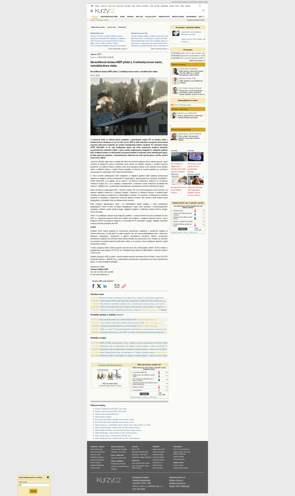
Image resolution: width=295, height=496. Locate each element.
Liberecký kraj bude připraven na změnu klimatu (118, 326)
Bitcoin (138, 6)
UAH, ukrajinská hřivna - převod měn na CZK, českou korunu (118, 430)
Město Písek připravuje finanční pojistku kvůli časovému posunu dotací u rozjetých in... (132, 307)
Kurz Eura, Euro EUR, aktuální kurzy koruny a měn (114, 419)
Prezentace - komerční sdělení (188, 27)
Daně (122, 17)
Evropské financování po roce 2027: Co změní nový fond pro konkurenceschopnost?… (133, 332)
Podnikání (156, 446)
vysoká (146, 169)
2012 (103, 186)
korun (126, 142)
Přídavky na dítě (95, 454)
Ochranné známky (158, 457)
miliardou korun (155, 167)
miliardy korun (127, 72)
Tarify (151, 6)
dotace (111, 167)
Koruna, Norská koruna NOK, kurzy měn (110, 411)
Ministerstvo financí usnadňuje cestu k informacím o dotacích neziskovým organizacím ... (132, 298)
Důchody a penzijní (194, 174)
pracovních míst (144, 239)
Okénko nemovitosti (179, 109)
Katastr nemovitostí (159, 452)
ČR (149, 140)
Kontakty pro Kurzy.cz (177, 483)
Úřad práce (114, 458)
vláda (155, 72)
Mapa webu (181, 459)
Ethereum (149, 457)
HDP (141, 454)
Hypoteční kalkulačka (97, 465)
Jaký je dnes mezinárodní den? (107, 414)
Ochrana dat (137, 477)
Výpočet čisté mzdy (96, 449)
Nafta (147, 466)
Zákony (171, 6)
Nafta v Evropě (136, 468)
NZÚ (92, 153)
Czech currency (178, 465)
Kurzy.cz (92, 20)
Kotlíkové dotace (101, 153)
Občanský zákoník (158, 460)
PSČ (163, 449)
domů (116, 218)
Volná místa (120, 455)
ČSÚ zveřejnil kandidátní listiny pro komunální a (108, 46)
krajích (145, 140)
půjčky (118, 167)
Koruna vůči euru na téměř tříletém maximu (106, 36)
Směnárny (114, 452)
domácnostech (96, 142)
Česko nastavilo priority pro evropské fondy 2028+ (117, 319)
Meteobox (195, 2)
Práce (177, 6)
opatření (164, 150)
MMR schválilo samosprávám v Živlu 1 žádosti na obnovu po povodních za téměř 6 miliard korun (136, 343)
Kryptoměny (135, 457)
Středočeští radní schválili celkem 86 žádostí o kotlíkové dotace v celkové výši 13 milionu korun (136, 349)
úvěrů (155, 190)
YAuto (189, 2)
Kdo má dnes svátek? (103, 417)
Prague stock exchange (180, 468)
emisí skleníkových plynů (157, 153)
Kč (121, 250)
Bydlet (200, 2)
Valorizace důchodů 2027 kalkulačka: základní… (108, 38)
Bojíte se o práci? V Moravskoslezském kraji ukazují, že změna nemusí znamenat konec (133, 329)
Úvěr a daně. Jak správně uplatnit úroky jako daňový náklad (188, 138)
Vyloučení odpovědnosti (141, 480)
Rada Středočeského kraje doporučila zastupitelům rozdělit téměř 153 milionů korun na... (133, 301)
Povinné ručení (95, 468)
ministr (118, 172)
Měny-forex (175, 174)
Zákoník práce (157, 462)
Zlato (133, 6)
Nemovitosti (164, 17)
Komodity (174, 150)
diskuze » (146, 397)
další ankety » (153, 397)
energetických (127, 207)
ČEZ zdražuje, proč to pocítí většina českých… (108, 41)
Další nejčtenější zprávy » (118, 49)
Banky (113, 446)
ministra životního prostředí (100, 223)
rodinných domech (147, 192)
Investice (135, 446)
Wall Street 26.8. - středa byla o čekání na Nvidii (149, 38)
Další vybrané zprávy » (159, 49)
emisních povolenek (153, 216)
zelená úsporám (109, 231)
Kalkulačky (150, 17)
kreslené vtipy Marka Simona (110, 385)
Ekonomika (100, 20)
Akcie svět (111, 6)
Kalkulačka (164, 6)
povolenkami (136, 186)
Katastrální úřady (158, 454)
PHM (138, 466)
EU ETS (164, 257)
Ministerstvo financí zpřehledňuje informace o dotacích (120, 310)
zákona (93, 186)
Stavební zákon (157, 465)
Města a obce (178, 17)
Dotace (93, 57)
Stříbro (148, 463)
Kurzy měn (112, 27)
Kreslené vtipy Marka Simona (110, 365)
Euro (120, 452)
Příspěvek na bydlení (97, 457)
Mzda (120, 458)
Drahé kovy (136, 460)
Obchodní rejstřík (177, 2)
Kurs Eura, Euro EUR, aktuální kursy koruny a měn (114, 422)
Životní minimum (95, 462)
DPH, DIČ (139, 17)
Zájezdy (185, 2)
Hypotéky (145, 6)
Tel (91, 272)
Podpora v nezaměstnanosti (120, 466)
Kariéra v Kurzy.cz (176, 480)
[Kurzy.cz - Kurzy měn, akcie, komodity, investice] (105, 13)
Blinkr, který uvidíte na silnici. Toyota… (104, 43)
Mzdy (145, 454)
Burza (134, 449)
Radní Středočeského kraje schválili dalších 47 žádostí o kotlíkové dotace (127, 352)
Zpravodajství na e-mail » (188, 100)
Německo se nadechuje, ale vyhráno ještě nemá (149, 43)
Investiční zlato (140, 463)
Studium (206, 2)
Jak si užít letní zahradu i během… (193, 58)
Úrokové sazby (115, 449)
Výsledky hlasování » (137, 397)
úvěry (112, 200)
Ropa (133, 466)
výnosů (137, 216)
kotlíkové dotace (100, 72)
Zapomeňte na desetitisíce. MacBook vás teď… (198, 56)
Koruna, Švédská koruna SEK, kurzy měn (111, 409)
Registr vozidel (178, 452)
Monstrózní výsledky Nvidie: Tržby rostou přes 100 (150, 46)
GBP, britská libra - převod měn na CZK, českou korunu (116, 433)
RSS (177, 105)
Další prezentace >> (197, 60)
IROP (100, 221)
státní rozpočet (124, 233)
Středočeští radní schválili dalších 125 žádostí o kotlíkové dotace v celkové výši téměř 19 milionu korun (138, 346)
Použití (171, 486)
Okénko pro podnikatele (180, 130)
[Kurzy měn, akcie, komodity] (109, 481)
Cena (179, 449)
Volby (175, 459)
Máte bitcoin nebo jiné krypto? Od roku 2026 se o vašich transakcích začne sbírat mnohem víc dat (188, 74)
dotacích (152, 181)
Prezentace (187, 50)
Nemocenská (115, 464)
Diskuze (187, 6)
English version (178, 462)
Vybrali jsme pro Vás (139, 33)
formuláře (160, 468)
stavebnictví (103, 236)
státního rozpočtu (144, 164)
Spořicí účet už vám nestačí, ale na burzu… (196, 53)
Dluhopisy (135, 452)
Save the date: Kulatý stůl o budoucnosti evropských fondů (122, 323)
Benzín (142, 466)
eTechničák (182, 454)
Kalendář (121, 27)
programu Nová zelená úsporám (150, 162)
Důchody (114, 469)
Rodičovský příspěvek (97, 460)
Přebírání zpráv (185, 105)
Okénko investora (178, 65)
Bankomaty (121, 446)
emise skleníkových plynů (154, 186)
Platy (124, 458)
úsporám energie (121, 192)
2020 (102, 147)
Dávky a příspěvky (117, 461)
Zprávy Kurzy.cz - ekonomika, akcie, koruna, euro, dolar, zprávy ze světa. (123, 425)
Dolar (124, 452)
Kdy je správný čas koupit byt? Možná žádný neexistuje (190, 117)
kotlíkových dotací (123, 147)
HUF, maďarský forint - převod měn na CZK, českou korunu (117, 438)
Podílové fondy (143, 452)
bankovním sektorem (119, 198)
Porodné (123, 464)
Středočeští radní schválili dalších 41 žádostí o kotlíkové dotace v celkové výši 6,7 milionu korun (136, 356)
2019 (98, 75)
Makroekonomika (98, 27)
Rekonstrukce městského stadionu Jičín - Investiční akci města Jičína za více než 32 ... (133, 304)
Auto (174, 449)
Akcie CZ (104, 6)
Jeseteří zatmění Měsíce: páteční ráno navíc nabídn (150, 36)
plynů (92, 262)
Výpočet (101, 446)
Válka (182, 6)
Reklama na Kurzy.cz (177, 477)
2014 (98, 147)
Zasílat (33, 491)
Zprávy (97, 6)
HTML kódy (185, 486)
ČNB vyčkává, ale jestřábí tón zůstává (191, 82)
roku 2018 (138, 248)
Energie (157, 6)
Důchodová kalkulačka (97, 452)
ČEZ (138, 449)
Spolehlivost (185, 449)
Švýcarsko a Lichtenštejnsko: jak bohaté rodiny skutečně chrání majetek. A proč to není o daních (188, 93)
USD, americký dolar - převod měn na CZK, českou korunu (117, 428)
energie (120, 209)
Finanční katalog (178, 457)
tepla (109, 172)
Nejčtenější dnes (97, 33)
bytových (134, 192)
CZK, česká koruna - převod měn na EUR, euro (113, 436)
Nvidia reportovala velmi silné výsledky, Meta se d (150, 41)
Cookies (146, 477)
